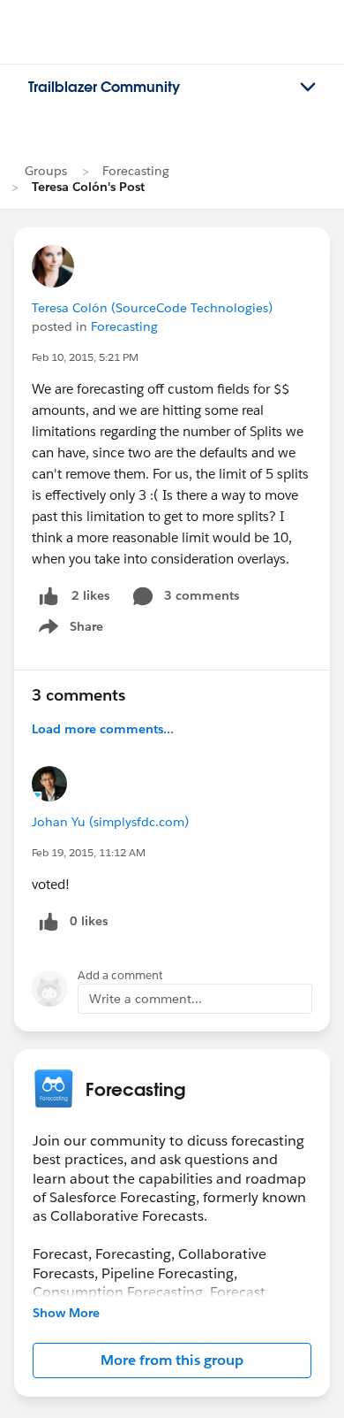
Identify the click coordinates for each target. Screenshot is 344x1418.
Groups (46, 171)
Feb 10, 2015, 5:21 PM (85, 356)
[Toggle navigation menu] (308, 87)
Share (68, 629)
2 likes (90, 595)
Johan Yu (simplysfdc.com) (110, 822)
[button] (172, 1360)
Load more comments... (103, 729)
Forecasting (135, 171)
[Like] (48, 595)
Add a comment (120, 975)
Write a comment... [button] (145, 999)
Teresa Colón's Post (88, 187)
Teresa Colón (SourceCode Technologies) (152, 308)
